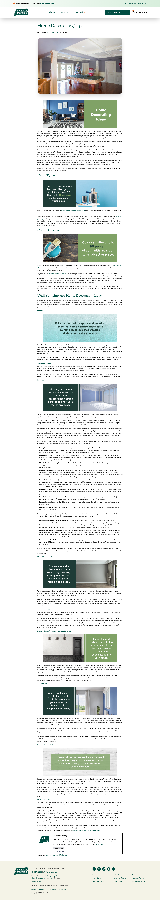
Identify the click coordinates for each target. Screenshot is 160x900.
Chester (58, 876)
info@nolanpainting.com (51, 872)
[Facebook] (54, 852)
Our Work (79, 12)
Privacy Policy (36, 882)
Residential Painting (138, 878)
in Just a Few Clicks (47, 3)
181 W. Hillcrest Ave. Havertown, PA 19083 (47, 868)
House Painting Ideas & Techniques (56, 855)
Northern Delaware (138, 875)
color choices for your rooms (57, 274)
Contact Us (142, 3)
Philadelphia (35, 878)
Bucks (51, 878)
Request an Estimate (116, 12)
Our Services (65, 12)
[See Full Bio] (105, 844)
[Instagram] (57, 852)
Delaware (43, 878)
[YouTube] (63, 852)
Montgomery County (119, 878)
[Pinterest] (60, 852)
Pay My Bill (132, 3)
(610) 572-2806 (36, 872)
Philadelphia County (118, 881)
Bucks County (97, 878)
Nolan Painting (52, 33)
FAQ (126, 3)
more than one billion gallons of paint (73, 211)
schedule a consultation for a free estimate (86, 830)
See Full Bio (99, 844)
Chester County (117, 875)
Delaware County (98, 881)
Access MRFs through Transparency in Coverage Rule (48, 889)
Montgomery (50, 876)
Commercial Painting (138, 881)
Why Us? (52, 12)
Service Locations (98, 875)
